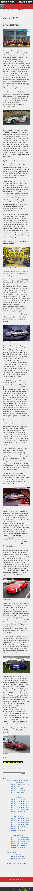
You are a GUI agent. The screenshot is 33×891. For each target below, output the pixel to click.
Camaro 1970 (15, 799)
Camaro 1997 (15, 841)
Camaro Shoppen (12, 780)
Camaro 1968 (24, 784)
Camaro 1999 (15, 843)
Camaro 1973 (24, 801)
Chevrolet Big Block (17, 856)
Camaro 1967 (15, 784)
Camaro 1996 (24, 839)
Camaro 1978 (15, 807)
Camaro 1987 (24, 822)
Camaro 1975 (24, 803)
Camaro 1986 (15, 822)
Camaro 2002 (24, 845)
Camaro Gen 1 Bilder (18, 792)
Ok (25, 890)
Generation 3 (18, 816)
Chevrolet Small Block (18, 858)
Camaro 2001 (15, 845)
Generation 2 (18, 797)
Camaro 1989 (24, 824)
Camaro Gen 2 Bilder (18, 811)
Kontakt (9, 863)
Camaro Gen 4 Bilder (18, 848)
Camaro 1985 (24, 820)
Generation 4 (11, 9)
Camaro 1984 (15, 820)
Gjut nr (18, 854)
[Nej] (27, 890)
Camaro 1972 (15, 801)
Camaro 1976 (15, 805)
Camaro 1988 (15, 824)
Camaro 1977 (24, 805)
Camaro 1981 (24, 809)
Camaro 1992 (15, 828)
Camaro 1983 (24, 818)
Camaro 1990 (15, 826)
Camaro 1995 (15, 839)
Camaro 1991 (24, 826)
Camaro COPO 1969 (17, 788)
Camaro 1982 (15, 818)
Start (3, 9)
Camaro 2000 (24, 843)
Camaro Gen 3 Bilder (18, 831)
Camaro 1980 (15, 809)
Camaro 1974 (15, 803)
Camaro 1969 (15, 786)
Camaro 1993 (15, 837)
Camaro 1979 (24, 807)
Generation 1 (18, 782)
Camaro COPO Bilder (18, 790)
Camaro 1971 (24, 799)
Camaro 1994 (24, 837)
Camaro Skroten (23, 780)
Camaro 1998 (24, 841)
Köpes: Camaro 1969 (19, 863)
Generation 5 (11, 852)
